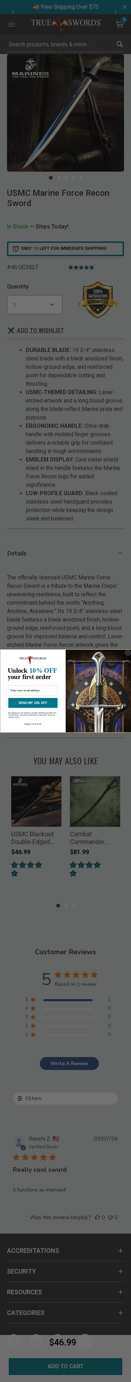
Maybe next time (32, 724)
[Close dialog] (127, 653)
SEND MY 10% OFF (33, 703)
